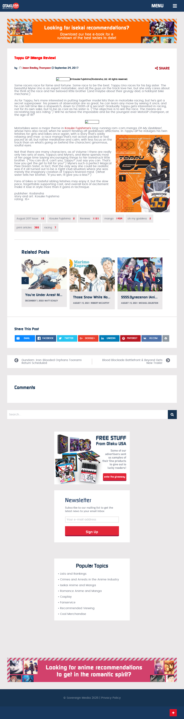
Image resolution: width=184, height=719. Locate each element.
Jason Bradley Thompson (36, 67)
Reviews (89, 218)
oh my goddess (139, 218)
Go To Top (173, 712)
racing (50, 227)
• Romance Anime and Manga (80, 591)
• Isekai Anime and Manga (77, 585)
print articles (28, 227)
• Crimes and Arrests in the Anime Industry (88, 579)
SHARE (164, 68)
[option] (44, 282)
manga (113, 218)
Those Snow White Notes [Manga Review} (106, 297)
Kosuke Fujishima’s (78, 128)
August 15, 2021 (81, 303)
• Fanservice (66, 602)
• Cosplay (65, 596)
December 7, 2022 (34, 300)
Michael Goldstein (148, 303)
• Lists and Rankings (72, 573)
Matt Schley (51, 300)
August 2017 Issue (30, 218)
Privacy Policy (111, 697)
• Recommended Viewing (76, 608)
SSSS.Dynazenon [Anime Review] (147, 297)
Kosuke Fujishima (62, 218)
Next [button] (158, 280)
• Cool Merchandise (72, 614)
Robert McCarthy (100, 303)
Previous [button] (25, 280)
